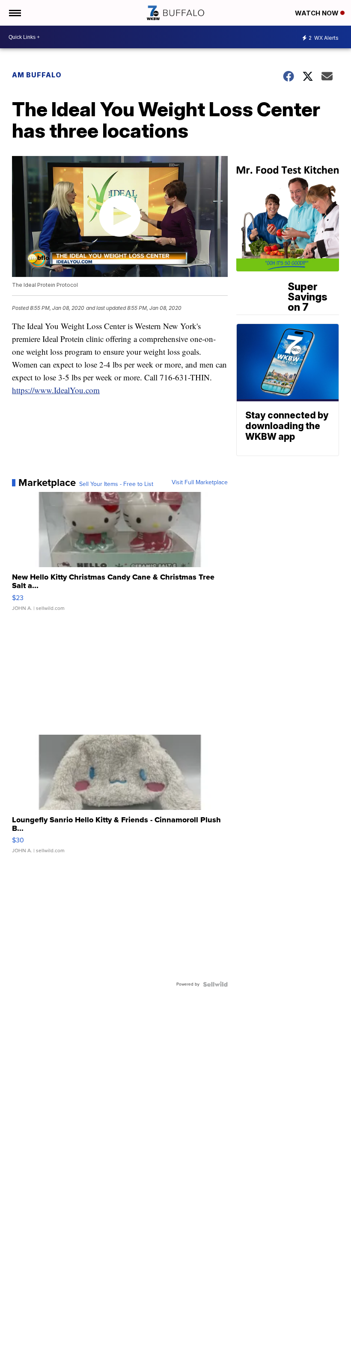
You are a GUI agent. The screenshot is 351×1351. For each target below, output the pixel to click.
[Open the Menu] (14, 13)
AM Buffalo (37, 75)
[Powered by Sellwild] (215, 984)
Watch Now (317, 13)
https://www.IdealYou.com (56, 390)
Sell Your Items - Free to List (116, 484)
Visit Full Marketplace (200, 483)
